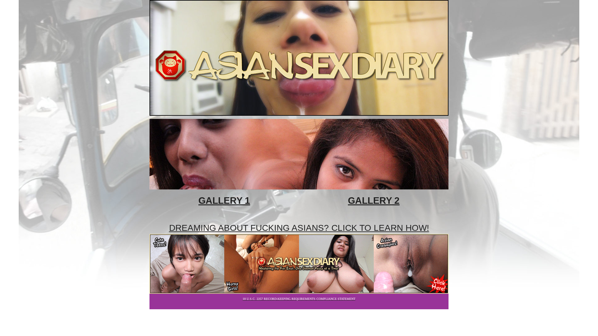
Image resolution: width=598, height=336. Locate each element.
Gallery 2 (374, 200)
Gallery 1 (224, 200)
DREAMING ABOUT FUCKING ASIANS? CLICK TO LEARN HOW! (299, 228)
